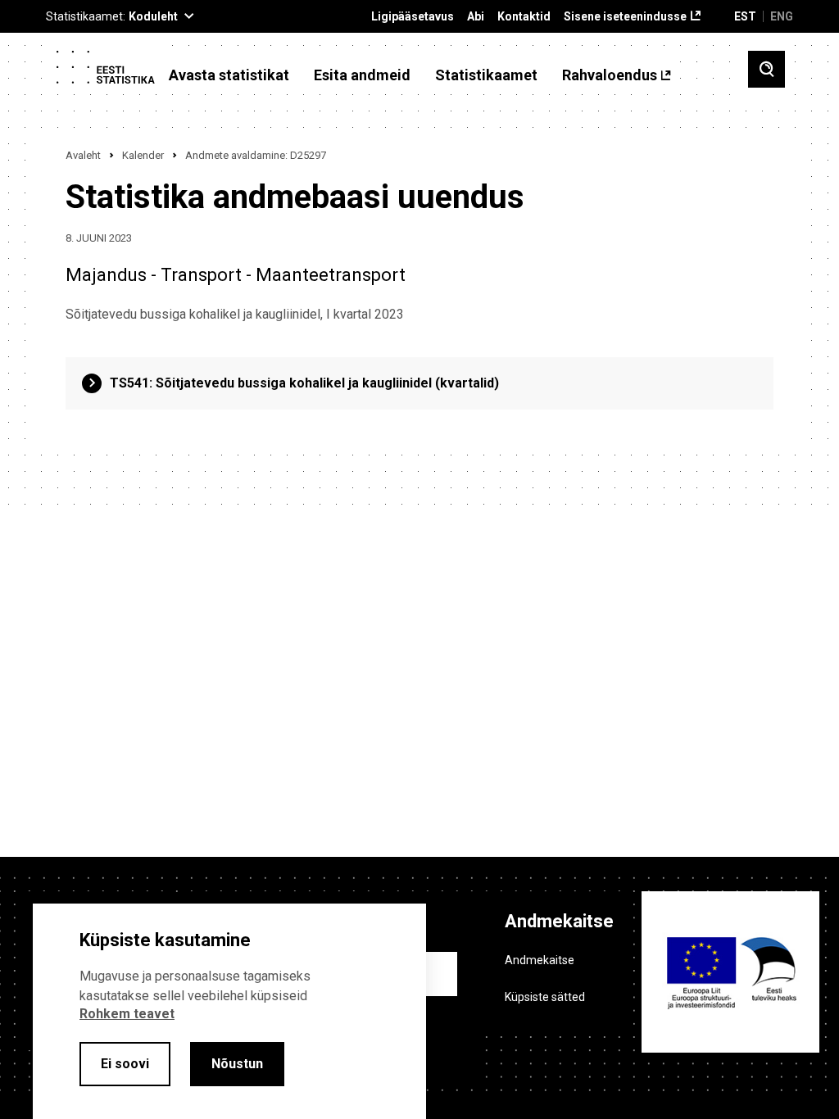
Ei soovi (125, 1063)
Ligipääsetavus (412, 17)
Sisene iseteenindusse (625, 17)
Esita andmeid (362, 75)
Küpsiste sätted (545, 996)
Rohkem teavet (127, 1014)
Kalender (143, 155)
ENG (781, 16)
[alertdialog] (229, 1011)
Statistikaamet (486, 75)
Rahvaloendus (609, 75)
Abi (475, 17)
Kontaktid (524, 17)
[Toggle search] (766, 69)
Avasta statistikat (229, 75)
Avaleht (83, 155)
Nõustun (237, 1063)
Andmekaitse (539, 960)
